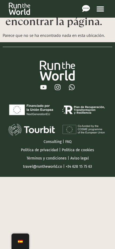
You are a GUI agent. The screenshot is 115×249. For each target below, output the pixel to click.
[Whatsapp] (71, 87)
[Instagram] (57, 87)
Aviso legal (79, 158)
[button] (100, 9)
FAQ (68, 141)
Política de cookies (78, 150)
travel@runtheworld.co (42, 166)
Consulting (53, 141)
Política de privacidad (39, 150)
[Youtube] (43, 87)
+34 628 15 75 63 (79, 166)
